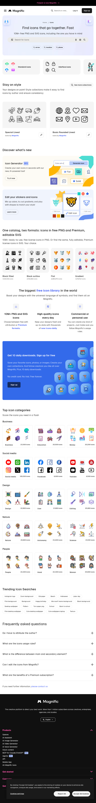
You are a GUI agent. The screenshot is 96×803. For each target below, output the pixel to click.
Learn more (11, 212)
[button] (48, 720)
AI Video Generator (10, 744)
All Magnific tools (9, 765)
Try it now (11, 178)
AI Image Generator (10, 741)
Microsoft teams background (61, 601)
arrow (38, 47)
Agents (7, 756)
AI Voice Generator (10, 747)
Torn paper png (39, 606)
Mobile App (7, 762)
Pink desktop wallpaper (13, 611)
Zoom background (26, 596)
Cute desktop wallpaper (34, 611)
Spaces (5, 734)
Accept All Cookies (81, 794)
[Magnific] (48, 702)
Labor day (76, 596)
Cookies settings (17, 794)
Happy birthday (41, 601)
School (51, 606)
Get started (7, 771)
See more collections (83, 85)
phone (60, 47)
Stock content (8, 750)
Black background (83, 601)
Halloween (64, 596)
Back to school (65, 606)
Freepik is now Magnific (47, 3)
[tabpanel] (48, 436)
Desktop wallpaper (11, 606)
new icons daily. (49, 328)
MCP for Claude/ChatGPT (15, 753)
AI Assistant (7, 738)
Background (26, 601)
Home (45, 23)
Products (6, 730)
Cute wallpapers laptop (56, 611)
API (3, 759)
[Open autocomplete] (11, 40)
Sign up (87, 11)
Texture (72, 611)
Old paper (41, 596)
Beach (53, 596)
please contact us (39, 686)
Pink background (10, 601)
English (48, 720)
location (49, 47)
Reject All (62, 794)
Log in (75, 11)
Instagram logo (10, 596)
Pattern (25, 606)
